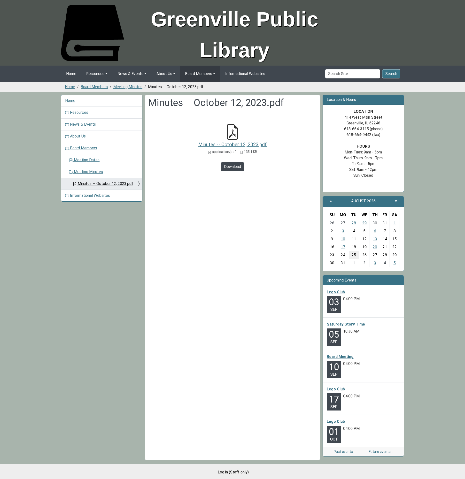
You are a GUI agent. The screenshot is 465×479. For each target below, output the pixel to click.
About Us (164, 73)
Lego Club (336, 292)
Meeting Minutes (127, 86)
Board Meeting (340, 356)
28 (354, 223)
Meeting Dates (86, 160)
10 (343, 239)
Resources (95, 73)
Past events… (344, 452)
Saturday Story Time (346, 324)
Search (391, 73)
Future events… (381, 452)
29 (364, 223)
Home (71, 73)
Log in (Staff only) (233, 472)
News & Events (130, 73)
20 (375, 247)
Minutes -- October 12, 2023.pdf (232, 144)
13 (375, 239)
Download (232, 166)
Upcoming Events (341, 280)
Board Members (198, 73)
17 (343, 247)
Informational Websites (245, 73)
